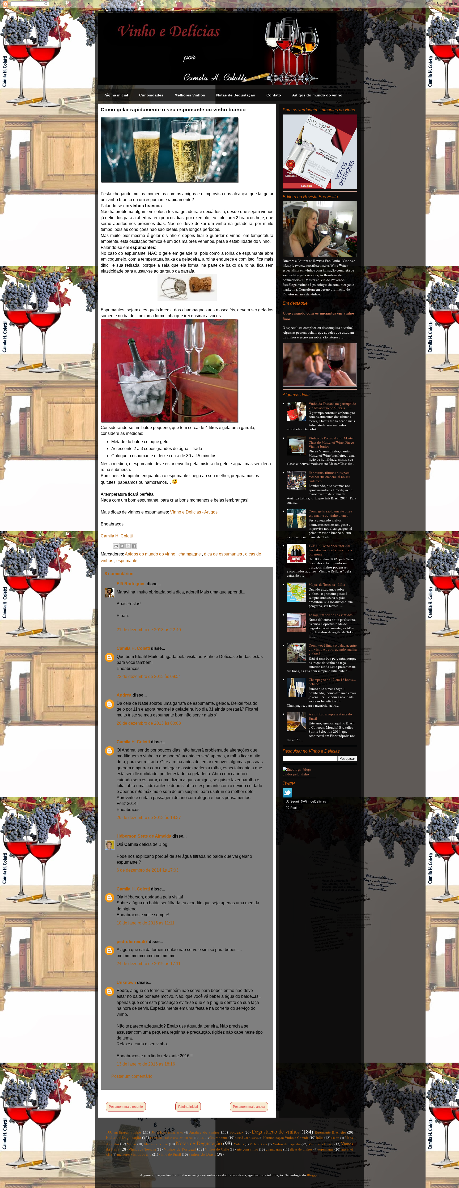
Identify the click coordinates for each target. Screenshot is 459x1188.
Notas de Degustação (235, 95)
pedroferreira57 (133, 941)
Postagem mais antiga (249, 1107)
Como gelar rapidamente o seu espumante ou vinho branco (330, 513)
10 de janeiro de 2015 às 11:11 (146, 923)
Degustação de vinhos (276, 1131)
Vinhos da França (321, 1144)
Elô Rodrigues (132, 584)
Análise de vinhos (204, 1132)
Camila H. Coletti (117, 536)
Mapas (131, 1144)
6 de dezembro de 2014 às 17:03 (147, 870)
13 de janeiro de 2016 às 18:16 (146, 1064)
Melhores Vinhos (190, 95)
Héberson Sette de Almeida (144, 836)
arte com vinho (247, 1149)
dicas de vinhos (301, 1149)
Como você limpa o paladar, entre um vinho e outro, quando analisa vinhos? (333, 649)
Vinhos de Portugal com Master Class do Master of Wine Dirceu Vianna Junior (331, 442)
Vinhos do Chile (217, 1149)
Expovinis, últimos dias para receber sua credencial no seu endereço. (329, 476)
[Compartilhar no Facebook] (134, 546)
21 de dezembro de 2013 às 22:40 (149, 629)
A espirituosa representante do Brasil (330, 716)
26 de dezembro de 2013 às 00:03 (149, 723)
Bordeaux (237, 1132)
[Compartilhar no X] (128, 546)
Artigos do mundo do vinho (317, 95)
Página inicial (116, 95)
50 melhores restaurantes (167, 1132)
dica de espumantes (223, 554)
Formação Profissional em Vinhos (171, 1138)
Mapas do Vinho (156, 1144)
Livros (335, 1138)
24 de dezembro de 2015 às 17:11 (149, 963)
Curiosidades (151, 95)
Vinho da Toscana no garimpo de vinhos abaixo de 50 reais (332, 405)
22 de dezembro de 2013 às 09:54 (149, 676)
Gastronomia (218, 1137)
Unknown (127, 982)
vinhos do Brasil (202, 1154)
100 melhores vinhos (124, 1132)
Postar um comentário (131, 1076)
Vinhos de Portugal (180, 1149)
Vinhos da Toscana (142, 1149)
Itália (320, 1137)
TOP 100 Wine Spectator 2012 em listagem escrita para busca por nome (330, 549)
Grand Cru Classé (246, 1138)
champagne (190, 554)
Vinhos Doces (258, 1144)
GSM (201, 1138)
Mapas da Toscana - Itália (327, 584)
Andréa (125, 695)
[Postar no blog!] (122, 546)
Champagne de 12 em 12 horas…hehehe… (332, 681)
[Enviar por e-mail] (115, 546)
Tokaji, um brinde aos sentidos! (331, 614)
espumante (126, 560)
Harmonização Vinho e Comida (286, 1137)
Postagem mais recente (126, 1107)
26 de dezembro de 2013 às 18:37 (149, 817)
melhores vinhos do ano (134, 1154)
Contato (273, 95)
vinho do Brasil (170, 1154)
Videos (239, 1144)
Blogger (312, 1175)
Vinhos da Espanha (287, 1144)
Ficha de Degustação (123, 1137)
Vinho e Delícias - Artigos (194, 512)
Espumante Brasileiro (330, 1132)
